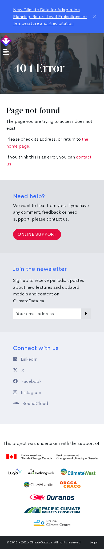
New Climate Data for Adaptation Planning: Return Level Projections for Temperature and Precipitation (50, 16)
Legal (94, 542)
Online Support (37, 234)
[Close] (95, 16)
